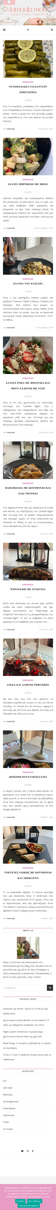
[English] (44, 4)
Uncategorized (10, 1101)
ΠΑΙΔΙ (6, 1121)
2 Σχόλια (28, 100)
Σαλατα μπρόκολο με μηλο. (28, 184)
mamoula (11, 128)
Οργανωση (8, 1115)
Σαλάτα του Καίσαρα (28, 283)
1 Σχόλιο (28, 291)
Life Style (7, 1087)
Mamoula (7, 1094)
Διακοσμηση (9, 1108)
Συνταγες (28, 82)
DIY (5, 1080)
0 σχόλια (28, 192)
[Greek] (52, 4)
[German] (48, 4)
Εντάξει (20, 1201)
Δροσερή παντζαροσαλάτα (28, 777)
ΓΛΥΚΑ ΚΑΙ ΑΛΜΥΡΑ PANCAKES (28, 684)
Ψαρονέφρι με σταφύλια (28, 589)
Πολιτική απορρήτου (29, 1205)
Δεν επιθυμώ (35, 1201)
